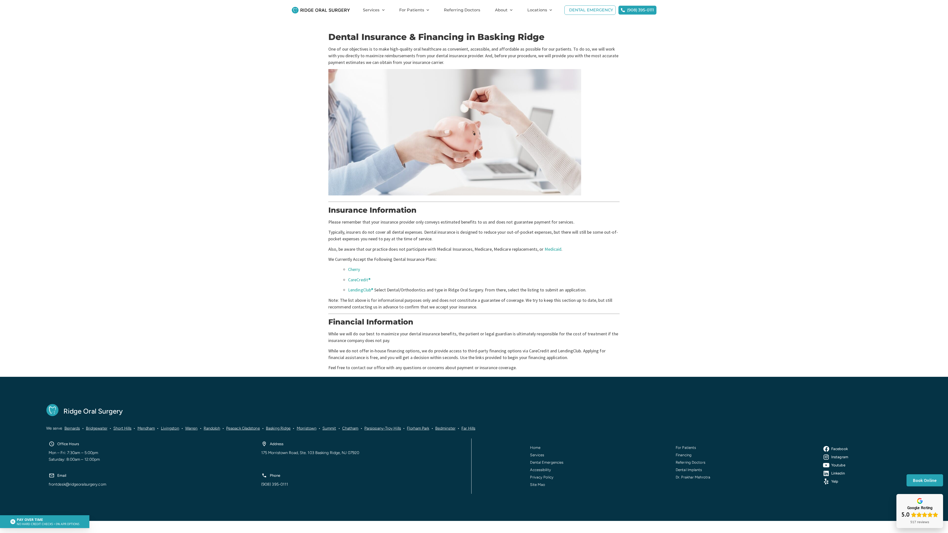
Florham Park (418, 428)
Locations (537, 10)
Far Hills (468, 428)
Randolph (212, 428)
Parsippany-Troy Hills (382, 428)
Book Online (925, 480)
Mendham (146, 428)
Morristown (306, 428)
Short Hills (122, 428)
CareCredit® (359, 280)
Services (371, 10)
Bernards (72, 428)
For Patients (411, 10)
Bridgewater (96, 428)
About (501, 10)
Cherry (354, 269)
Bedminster (445, 428)
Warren (191, 428)
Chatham (350, 428)
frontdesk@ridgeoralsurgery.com (77, 484)
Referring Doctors (462, 10)
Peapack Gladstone (243, 428)
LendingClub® (360, 290)
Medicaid (553, 249)
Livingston (170, 428)
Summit (329, 428)
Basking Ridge (278, 428)
